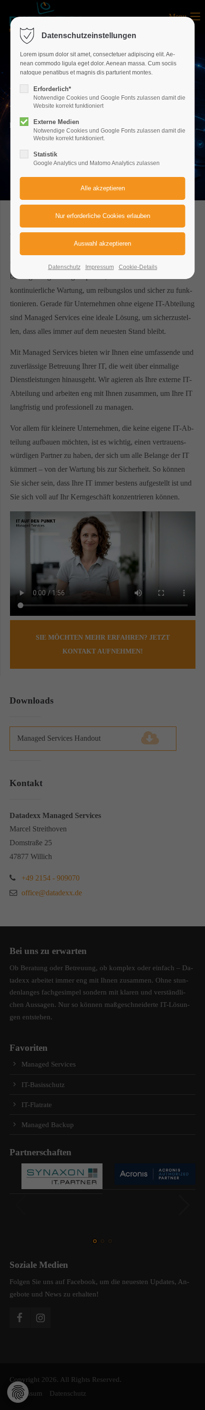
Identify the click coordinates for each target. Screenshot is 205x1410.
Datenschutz (64, 267)
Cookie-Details (138, 267)
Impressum (99, 267)
